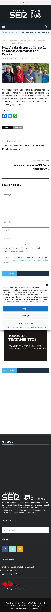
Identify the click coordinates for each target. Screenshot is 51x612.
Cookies (44, 605)
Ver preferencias (25, 322)
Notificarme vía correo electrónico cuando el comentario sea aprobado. (21, 249)
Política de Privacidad (21, 605)
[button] (47, 285)
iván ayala (18, 127)
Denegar (26, 315)
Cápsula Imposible (33, 608)
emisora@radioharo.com (14, 574)
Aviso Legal (42, 327)
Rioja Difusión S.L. (25, 603)
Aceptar (25, 308)
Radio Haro (8, 59)
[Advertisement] (25, 402)
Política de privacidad (28, 327)
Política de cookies (12, 327)
